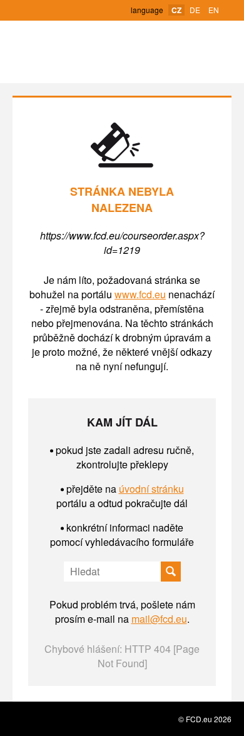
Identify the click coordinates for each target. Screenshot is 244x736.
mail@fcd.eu (159, 619)
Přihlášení (85, 11)
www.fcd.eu (140, 294)
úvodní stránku (151, 488)
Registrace (50, 10)
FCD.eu (122, 52)
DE (195, 9)
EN (213, 9)
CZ (176, 10)
